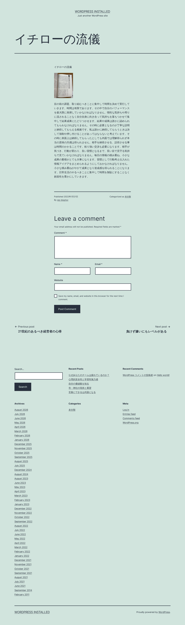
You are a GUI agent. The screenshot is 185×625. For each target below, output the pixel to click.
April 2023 (19, 491)
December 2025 (23, 444)
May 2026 (19, 422)
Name (58, 264)
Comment (60, 233)
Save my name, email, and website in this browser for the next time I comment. (91, 298)
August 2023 (21, 478)
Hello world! (163, 375)
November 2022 (23, 513)
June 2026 (20, 418)
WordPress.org (130, 422)
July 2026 (19, 414)
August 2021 (21, 577)
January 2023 (21, 504)
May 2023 (19, 487)
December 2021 (22, 560)
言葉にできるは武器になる (82, 392)
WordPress (164, 612)
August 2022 (21, 525)
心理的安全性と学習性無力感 (83, 379)
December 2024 (23, 470)
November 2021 (22, 564)
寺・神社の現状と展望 (80, 388)
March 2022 (20, 547)
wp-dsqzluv (62, 200)
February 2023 (22, 500)
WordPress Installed (92, 11)
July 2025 (19, 465)
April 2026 (19, 427)
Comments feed (131, 418)
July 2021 (19, 581)
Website (58, 280)
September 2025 (23, 457)
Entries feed (129, 414)
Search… (19, 369)
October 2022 (21, 517)
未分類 (128, 196)
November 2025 (23, 448)
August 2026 (21, 409)
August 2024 (21, 474)
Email (98, 264)
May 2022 (19, 538)
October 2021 (21, 568)
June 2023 (20, 482)
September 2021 (23, 573)
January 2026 (21, 439)
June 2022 (20, 534)
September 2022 (23, 521)
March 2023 (20, 495)
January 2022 (21, 555)
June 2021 (19, 586)
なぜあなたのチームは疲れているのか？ (89, 375)
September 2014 (23, 590)
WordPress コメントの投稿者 (138, 375)
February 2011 (21, 594)
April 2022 (19, 543)
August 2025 (21, 461)
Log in (126, 409)
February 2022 (22, 551)
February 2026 (22, 435)
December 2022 (23, 508)
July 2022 (19, 530)
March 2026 (20, 431)
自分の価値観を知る (79, 383)
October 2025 (21, 452)
